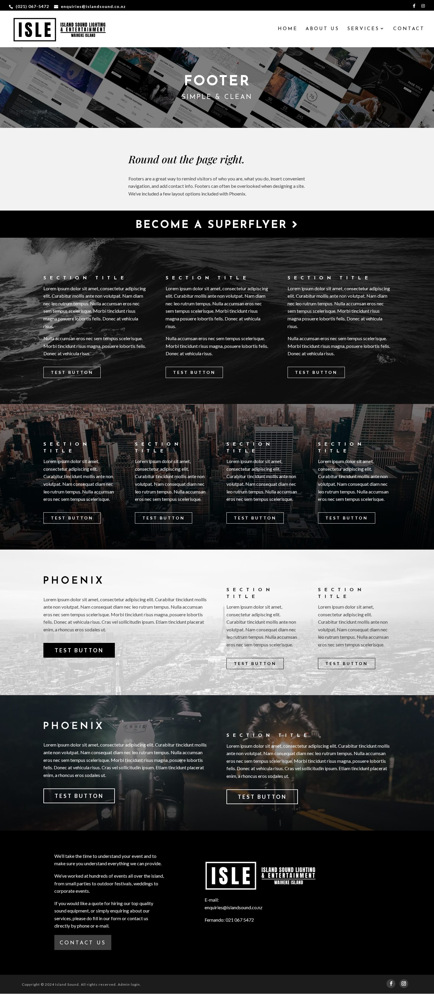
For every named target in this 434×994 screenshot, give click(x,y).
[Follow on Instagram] (403, 983)
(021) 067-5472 (32, 6)
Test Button (72, 372)
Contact (409, 29)
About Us (322, 29)
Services (363, 29)
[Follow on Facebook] (390, 983)
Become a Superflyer (214, 225)
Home (288, 29)
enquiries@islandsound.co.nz (233, 907)
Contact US (83, 943)
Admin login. (129, 984)
